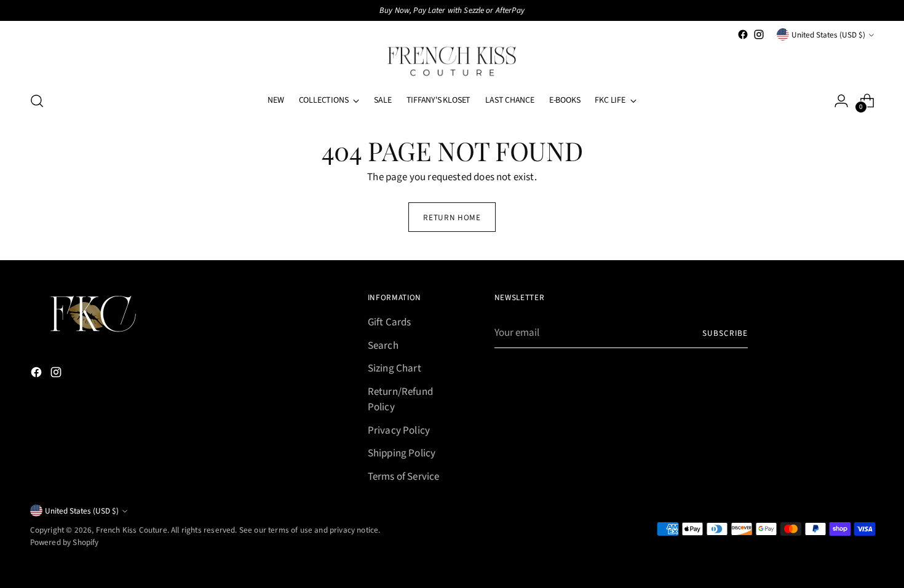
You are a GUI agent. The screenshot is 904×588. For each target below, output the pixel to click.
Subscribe (725, 333)
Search (383, 345)
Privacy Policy (399, 430)
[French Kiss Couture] (452, 61)
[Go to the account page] (841, 101)
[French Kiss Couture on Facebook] (742, 34)
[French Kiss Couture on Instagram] (758, 34)
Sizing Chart (394, 368)
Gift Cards (389, 322)
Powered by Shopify (64, 542)
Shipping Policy (402, 453)
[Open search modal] (37, 101)
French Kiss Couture (131, 530)
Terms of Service (404, 476)
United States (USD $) (828, 35)
